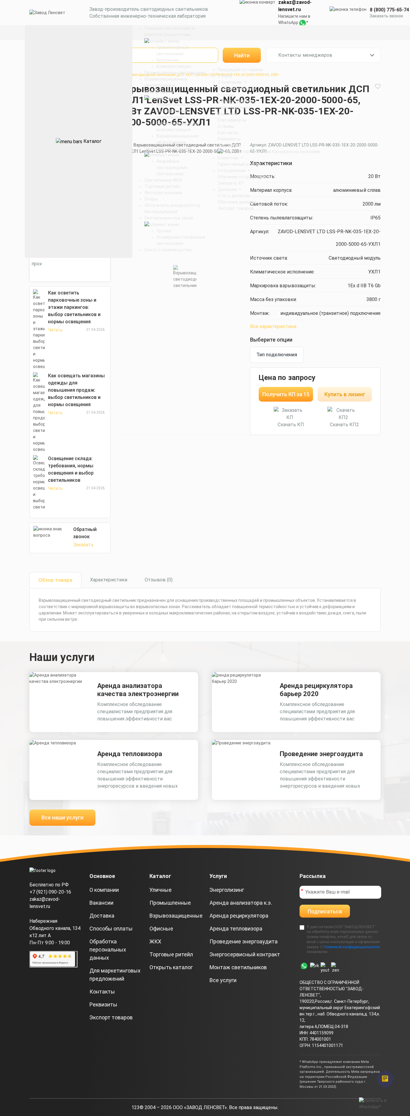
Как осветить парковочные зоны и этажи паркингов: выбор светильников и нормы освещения (74, 307)
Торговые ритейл (162, 186)
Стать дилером (234, 195)
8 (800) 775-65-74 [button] (389, 10)
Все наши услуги (62, 817)
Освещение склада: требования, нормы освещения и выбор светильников (71, 469)
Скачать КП (291, 424)
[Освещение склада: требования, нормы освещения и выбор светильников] (39, 482)
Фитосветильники (163, 192)
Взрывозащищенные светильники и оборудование (166, 85)
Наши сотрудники (236, 101)
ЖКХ (155, 941)
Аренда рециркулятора (239, 915)
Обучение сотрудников (242, 176)
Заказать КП (231, 183)
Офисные (161, 928)
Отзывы (226, 126)
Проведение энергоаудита (321, 754)
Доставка (101, 915)
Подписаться (325, 911)
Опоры (151, 199)
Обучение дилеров (237, 202)
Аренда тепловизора (129, 754)
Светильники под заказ (168, 218)
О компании (230, 82)
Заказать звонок (386, 16)
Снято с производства (167, 249)
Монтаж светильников (238, 967)
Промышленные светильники (174, 72)
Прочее (164, 230)
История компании (237, 88)
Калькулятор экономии (295, 151)
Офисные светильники (168, 148)
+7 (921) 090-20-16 (50, 892)
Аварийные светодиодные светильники (172, 167)
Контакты (228, 132)
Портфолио (229, 145)
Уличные (160, 890)
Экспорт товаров (236, 208)
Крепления (167, 60)
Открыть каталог (171, 967)
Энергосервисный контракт (245, 954)
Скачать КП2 (344, 424)
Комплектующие (173, 66)
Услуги (225, 76)
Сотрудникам (232, 170)
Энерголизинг (227, 890)
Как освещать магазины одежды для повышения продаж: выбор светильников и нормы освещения (76, 390)
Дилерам (228, 189)
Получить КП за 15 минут (285, 396)
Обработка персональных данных (107, 949)
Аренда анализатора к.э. (241, 903)
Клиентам (229, 157)
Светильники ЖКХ (163, 180)
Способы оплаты (111, 928)
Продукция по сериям (240, 69)
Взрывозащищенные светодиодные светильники (178, 110)
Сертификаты (232, 120)
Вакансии (227, 113)
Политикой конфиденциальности (352, 947)
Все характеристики (273, 326)
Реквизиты (229, 139)
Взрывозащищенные (176, 915)
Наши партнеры (234, 107)
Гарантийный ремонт (239, 164)
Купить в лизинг (344, 394)
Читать (55, 329)
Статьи (225, 94)
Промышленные (170, 903)
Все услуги (223, 980)
